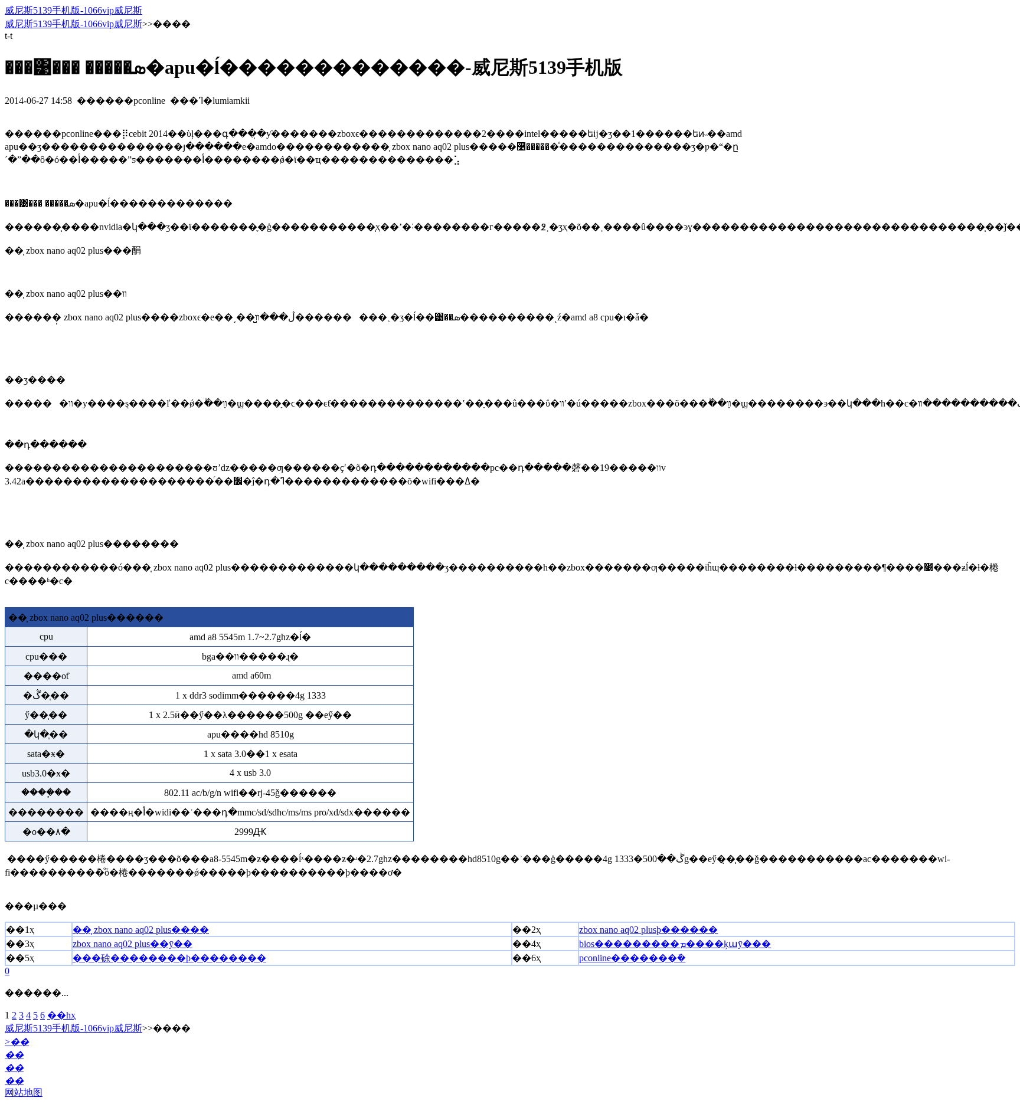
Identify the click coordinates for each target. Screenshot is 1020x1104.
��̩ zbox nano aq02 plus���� (141, 930)
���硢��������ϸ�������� (169, 958)
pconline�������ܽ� (632, 958)
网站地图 (23, 1092)
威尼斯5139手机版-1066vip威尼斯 (73, 10)
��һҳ (61, 1015)
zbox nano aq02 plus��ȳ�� (132, 944)
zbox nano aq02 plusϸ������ (648, 930)
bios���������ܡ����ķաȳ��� (675, 944)
